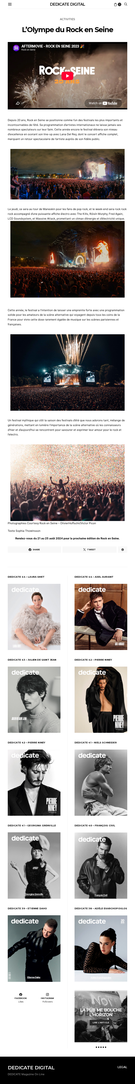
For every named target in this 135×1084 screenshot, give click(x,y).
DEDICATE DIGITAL (67, 4)
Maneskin (49, 209)
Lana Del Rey (68, 134)
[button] (96, 1047)
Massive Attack (45, 218)
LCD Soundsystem (19, 218)
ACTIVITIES (67, 19)
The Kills (82, 213)
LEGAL (122, 1067)
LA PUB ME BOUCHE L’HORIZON (101, 1012)
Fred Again (116, 213)
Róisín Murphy (98, 213)
